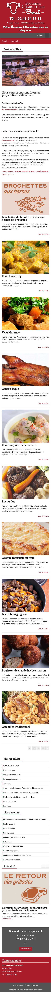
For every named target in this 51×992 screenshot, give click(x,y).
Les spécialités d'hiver (11, 775)
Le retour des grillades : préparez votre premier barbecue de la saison (24, 909)
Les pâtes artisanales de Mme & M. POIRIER (20, 792)
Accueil (4, 41)
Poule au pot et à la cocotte (19, 445)
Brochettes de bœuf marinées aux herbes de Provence (23, 218)
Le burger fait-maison (11, 779)
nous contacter (25, 949)
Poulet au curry (12, 276)
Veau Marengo (11, 332)
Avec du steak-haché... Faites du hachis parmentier (23, 788)
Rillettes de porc (9, 770)
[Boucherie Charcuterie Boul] (25, 8)
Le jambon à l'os (9, 801)
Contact (27, 985)
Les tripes (7, 806)
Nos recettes (15, 41)
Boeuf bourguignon (14, 614)
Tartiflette (6, 784)
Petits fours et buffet (11, 766)
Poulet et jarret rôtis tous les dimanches (18, 797)
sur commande (8, 140)
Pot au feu (8, 501)
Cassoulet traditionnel (16, 726)
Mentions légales (18, 985)
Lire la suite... (43, 234)
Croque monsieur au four (18, 557)
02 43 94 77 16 (29, 18)
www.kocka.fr (38, 989)
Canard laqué (10, 388)
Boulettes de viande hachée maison (24, 670)
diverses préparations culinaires (21, 94)
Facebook (35, 985)
